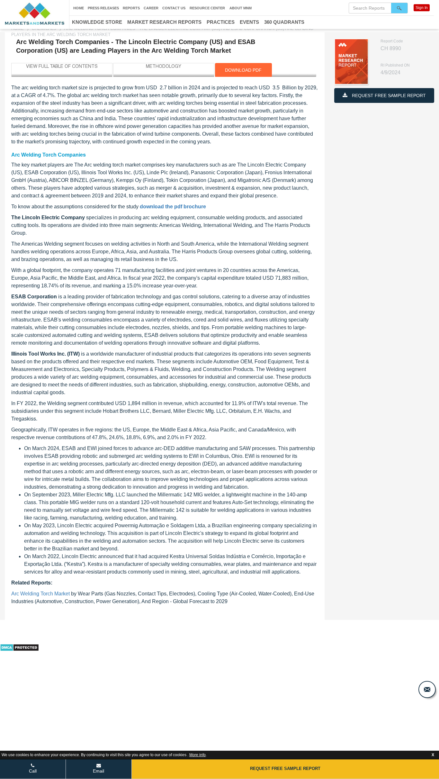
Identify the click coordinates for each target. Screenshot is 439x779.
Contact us (173, 8)
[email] (427, 689)
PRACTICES (221, 22)
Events (249, 22)
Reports (131, 8)
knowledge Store (97, 22)
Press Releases (103, 8)
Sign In (422, 7)
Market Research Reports (164, 22)
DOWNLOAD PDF (243, 70)
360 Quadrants (284, 22)
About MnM (240, 8)
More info (197, 755)
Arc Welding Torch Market (40, 593)
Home (78, 8)
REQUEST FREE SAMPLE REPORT (388, 95)
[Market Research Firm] (34, 14)
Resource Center (207, 8)
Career (151, 8)
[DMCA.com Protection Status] (19, 646)
